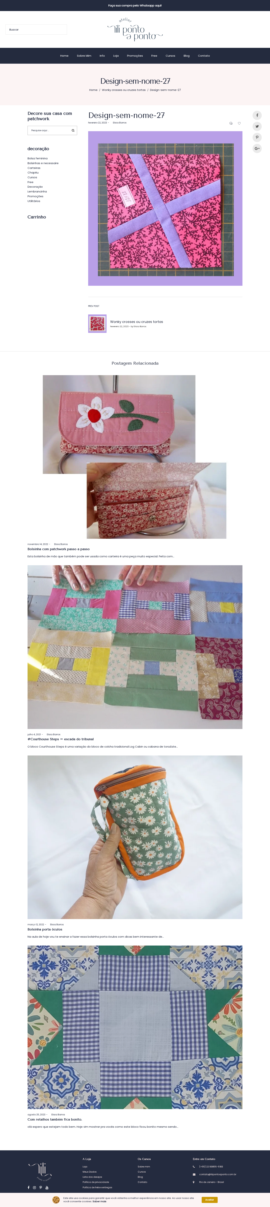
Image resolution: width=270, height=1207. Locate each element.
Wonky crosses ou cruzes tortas (124, 90)
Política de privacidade (96, 1182)
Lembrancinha (37, 191)
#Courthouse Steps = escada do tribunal (61, 739)
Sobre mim (144, 1166)
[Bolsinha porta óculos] (135, 837)
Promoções (35, 196)
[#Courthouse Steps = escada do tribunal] (135, 647)
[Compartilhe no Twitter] (257, 126)
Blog (140, 1176)
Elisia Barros (118, 122)
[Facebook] (28, 1187)
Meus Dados (90, 1171)
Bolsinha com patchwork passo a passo (59, 549)
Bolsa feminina (38, 158)
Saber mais (99, 1201)
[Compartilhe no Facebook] (257, 115)
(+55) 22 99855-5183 (211, 1166)
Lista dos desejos (92, 1176)
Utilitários (34, 201)
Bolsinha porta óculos (45, 929)
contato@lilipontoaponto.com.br (217, 1174)
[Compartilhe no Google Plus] (257, 148)
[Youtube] (47, 1187)
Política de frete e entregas (97, 1187)
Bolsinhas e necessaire (43, 163)
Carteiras (34, 168)
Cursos (32, 177)
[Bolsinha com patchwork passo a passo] (135, 457)
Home (93, 90)
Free (30, 182)
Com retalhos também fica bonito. (55, 1119)
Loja (85, 1166)
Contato (142, 1182)
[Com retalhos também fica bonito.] (135, 1027)
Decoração (35, 187)
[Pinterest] (40, 1187)
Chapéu (33, 172)
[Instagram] (34, 1187)
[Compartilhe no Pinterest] (257, 137)
